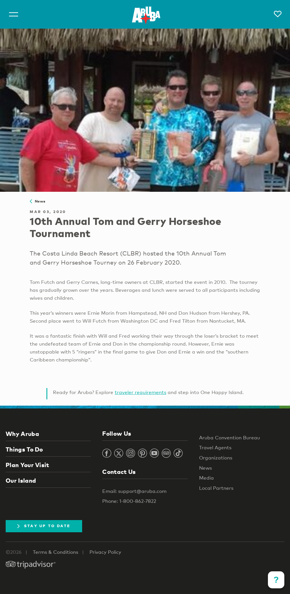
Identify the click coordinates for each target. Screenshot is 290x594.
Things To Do (24, 449)
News (38, 201)
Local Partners (216, 488)
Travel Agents (215, 447)
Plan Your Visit (27, 465)
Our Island (21, 480)
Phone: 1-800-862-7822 (129, 501)
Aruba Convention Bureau (229, 437)
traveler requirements (140, 392)
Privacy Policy (105, 552)
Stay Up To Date (47, 525)
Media (206, 478)
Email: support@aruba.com (134, 491)
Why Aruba (22, 433)
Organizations (215, 458)
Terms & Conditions (55, 552)
